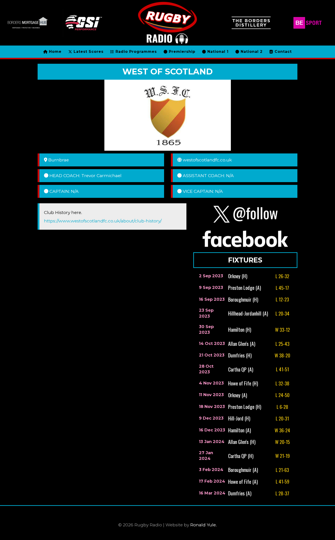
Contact (282, 51)
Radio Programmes (135, 51)
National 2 (251, 51)
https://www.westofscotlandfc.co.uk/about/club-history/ (103, 221)
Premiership (181, 51)
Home (55, 51)
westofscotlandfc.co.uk (207, 160)
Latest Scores (87, 51)
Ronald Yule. (203, 524)
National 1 (217, 51)
